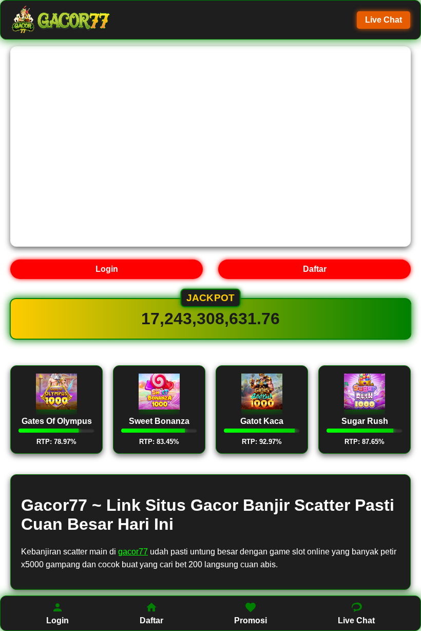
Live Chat (383, 19)
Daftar (315, 269)
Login (106, 269)
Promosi (250, 620)
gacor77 (133, 551)
